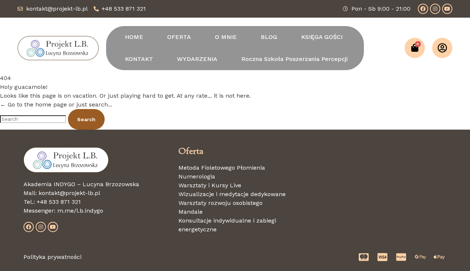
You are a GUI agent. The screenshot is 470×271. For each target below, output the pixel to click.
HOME (134, 36)
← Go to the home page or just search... (56, 104)
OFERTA (179, 36)
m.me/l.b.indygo (80, 210)
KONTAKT (139, 58)
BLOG (269, 36)
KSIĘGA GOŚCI (322, 36)
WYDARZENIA (197, 58)
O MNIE (226, 36)
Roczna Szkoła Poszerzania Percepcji (294, 58)
